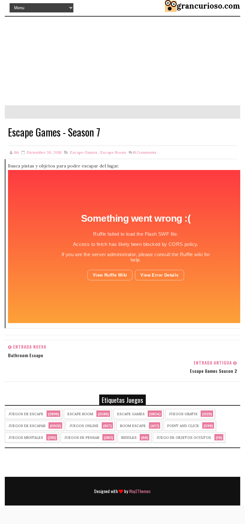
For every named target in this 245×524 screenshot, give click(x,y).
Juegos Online (84, 426)
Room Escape (133, 426)
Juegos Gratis (183, 414)
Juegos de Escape (25, 414)
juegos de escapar (26, 426)
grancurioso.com (208, 6)
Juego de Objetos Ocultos (183, 437)
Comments (144, 152)
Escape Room (113, 152)
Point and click (183, 426)
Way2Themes (140, 491)
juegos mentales (25, 437)
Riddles (129, 437)
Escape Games (83, 152)
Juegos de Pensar (81, 437)
